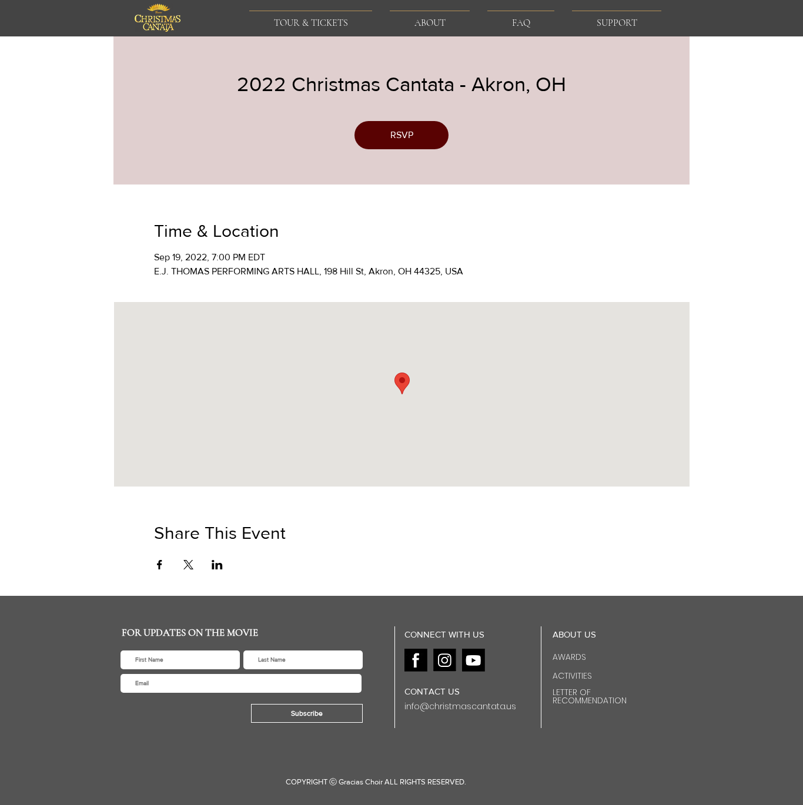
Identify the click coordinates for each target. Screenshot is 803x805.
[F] (415, 660)
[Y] (473, 660)
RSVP (401, 135)
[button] (430, 18)
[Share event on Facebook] (159, 564)
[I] (444, 660)
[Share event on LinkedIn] (217, 564)
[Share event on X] (188, 564)
